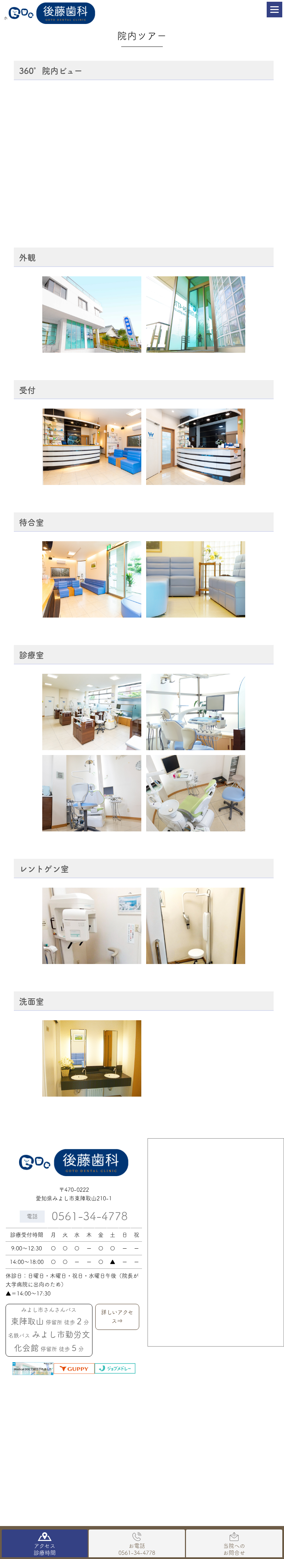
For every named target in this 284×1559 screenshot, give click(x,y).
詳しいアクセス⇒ (117, 1316)
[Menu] (274, 9)
